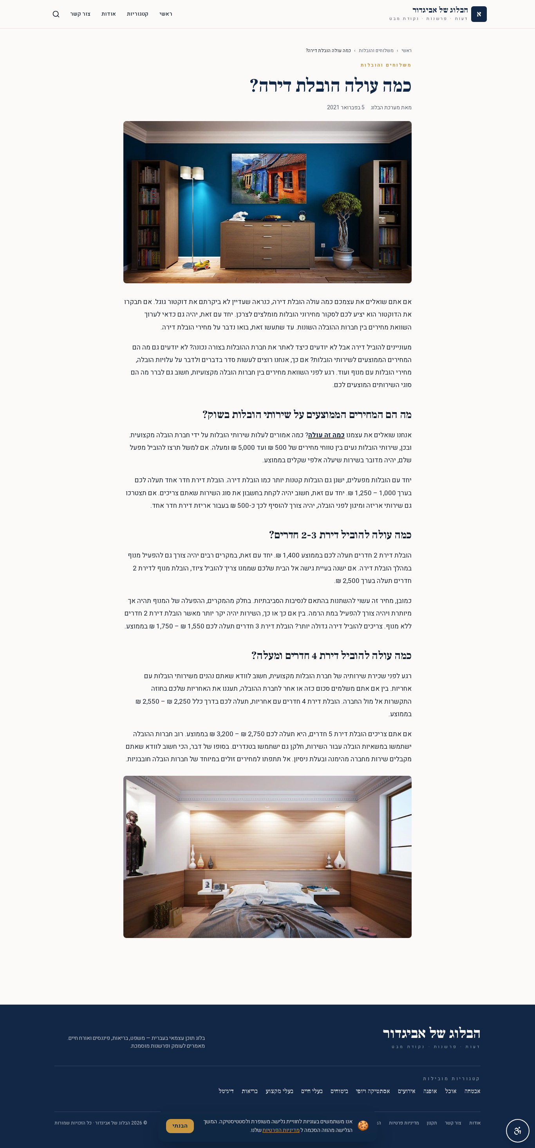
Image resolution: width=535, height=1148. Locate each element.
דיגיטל (226, 1091)
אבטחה (473, 1091)
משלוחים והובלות (376, 50)
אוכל (451, 1091)
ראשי (165, 14)
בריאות (250, 1091)
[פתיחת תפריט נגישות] (518, 1131)
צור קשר (80, 14)
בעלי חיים (312, 1091)
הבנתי (180, 1126)
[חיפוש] (56, 14)
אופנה (430, 1091)
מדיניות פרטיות (404, 1123)
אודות (108, 14)
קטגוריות (137, 14)
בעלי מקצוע (279, 1091)
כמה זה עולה (326, 435)
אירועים (407, 1091)
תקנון (432, 1123)
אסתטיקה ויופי (373, 1091)
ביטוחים (339, 1091)
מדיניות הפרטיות (281, 1130)
